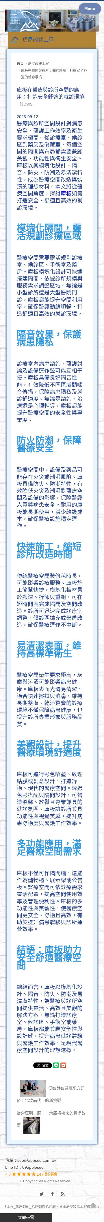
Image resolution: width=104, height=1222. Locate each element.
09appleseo (33, 1167)
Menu (89, 8)
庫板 (66, 194)
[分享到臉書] (52, 1194)
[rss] (63, 1194)
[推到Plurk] (66, 1065)
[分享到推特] (42, 1194)
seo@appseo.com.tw (36, 1160)
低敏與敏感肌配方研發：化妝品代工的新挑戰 (51, 1094)
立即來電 (26, 1217)
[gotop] (93, 1205)
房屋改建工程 (38, 40)
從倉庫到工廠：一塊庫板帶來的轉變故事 (51, 1119)
